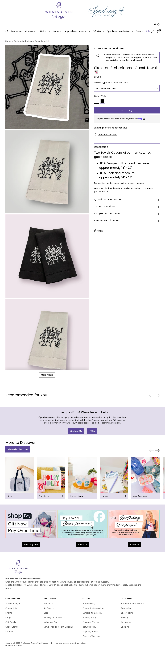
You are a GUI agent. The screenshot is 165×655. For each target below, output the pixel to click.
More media (47, 374)
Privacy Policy (89, 617)
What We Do (50, 622)
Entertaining (127, 612)
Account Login (12, 603)
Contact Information (93, 608)
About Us (48, 603)
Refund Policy (89, 626)
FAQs (8, 617)
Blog (46, 612)
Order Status (11, 626)
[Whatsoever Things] (82, 26)
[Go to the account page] (152, 31)
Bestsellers (126, 608)
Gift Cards (10, 622)
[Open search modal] (6, 31)
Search (9, 631)
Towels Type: (111, 82)
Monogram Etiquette (107, 134)
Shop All (125, 626)
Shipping (98, 127)
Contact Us (11, 608)
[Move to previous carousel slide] (151, 395)
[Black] (102, 101)
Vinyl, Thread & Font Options (58, 626)
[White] (96, 101)
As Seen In (49, 608)
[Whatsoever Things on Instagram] (158, 24)
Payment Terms (90, 622)
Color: (100, 96)
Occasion (126, 622)
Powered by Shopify (13, 645)
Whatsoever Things (28, 643)
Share (100, 230)
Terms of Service (91, 636)
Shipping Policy (90, 631)
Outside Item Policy (92, 612)
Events (8, 612)
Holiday (124, 617)
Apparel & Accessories (132, 603)
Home (8, 41)
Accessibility (88, 603)
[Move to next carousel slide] (157, 395)
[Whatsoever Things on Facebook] (155, 24)
